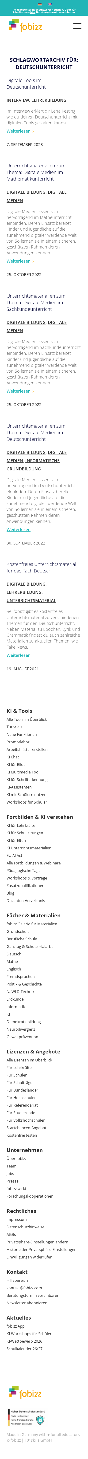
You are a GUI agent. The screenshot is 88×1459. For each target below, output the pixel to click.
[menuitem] (75, 25)
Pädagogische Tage (24, 870)
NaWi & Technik (20, 991)
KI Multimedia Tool (23, 772)
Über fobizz (17, 1158)
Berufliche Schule (22, 939)
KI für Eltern (17, 840)
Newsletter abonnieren (27, 1302)
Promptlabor (18, 742)
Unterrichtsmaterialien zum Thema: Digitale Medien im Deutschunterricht (36, 432)
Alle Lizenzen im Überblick (29, 1060)
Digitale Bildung (26, 192)
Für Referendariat (22, 1105)
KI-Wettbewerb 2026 (24, 1341)
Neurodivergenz (21, 1029)
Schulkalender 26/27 (24, 1348)
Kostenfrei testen (22, 1135)
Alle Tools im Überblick (27, 719)
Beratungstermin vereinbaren (33, 1295)
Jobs (10, 1173)
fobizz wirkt (16, 1188)
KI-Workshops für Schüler (29, 1333)
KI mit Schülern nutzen (26, 794)
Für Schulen (17, 1075)
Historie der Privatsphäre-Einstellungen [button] (42, 1249)
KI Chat (13, 757)
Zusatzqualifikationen (25, 885)
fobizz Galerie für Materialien (32, 924)
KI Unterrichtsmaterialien (29, 848)
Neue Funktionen (22, 734)
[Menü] (75, 25)
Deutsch (14, 954)
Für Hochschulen (22, 1097)
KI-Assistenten (19, 787)
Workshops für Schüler (27, 802)
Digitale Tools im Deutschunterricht (26, 83)
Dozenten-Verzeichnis (26, 900)
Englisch (14, 969)
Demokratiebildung (24, 1021)
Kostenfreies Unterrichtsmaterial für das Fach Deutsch (41, 567)
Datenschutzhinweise (25, 1227)
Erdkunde (15, 999)
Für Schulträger (20, 1082)
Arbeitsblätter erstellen (27, 749)
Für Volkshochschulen (26, 1120)
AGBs (11, 1234)
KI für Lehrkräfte (21, 825)
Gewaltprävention (22, 1036)
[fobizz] (36, 25)
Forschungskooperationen (30, 1196)
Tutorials (14, 727)
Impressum (17, 1219)
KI (8, 1014)
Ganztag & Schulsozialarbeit (31, 946)
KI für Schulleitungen (25, 833)
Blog (10, 893)
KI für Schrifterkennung (27, 779)
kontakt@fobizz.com (24, 1287)
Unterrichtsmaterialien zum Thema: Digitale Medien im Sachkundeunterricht (36, 302)
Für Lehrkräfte (19, 1067)
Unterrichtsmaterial (31, 600)
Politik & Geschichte (24, 984)
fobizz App (16, 1326)
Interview (18, 100)
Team (11, 1166)
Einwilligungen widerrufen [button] (29, 1257)
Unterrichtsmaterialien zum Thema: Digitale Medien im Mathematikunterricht (36, 172)
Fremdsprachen (21, 976)
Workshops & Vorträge (27, 878)
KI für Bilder (17, 764)
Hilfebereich (17, 1280)
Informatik (16, 1006)
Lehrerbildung (48, 100)
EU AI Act (14, 855)
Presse (13, 1181)
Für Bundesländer (22, 1090)
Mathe (12, 961)
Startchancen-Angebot (26, 1127)
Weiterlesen (19, 131)
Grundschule (18, 931)
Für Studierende (21, 1112)
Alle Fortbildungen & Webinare (34, 863)
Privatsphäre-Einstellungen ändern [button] (37, 1242)
